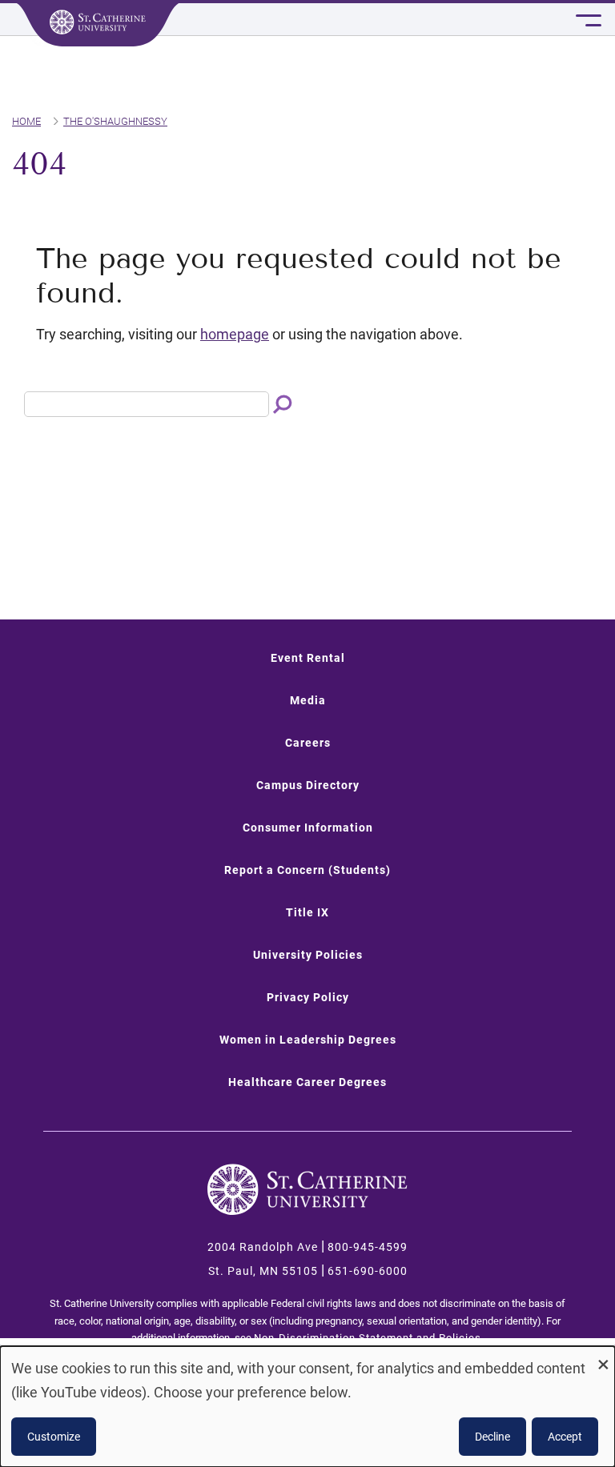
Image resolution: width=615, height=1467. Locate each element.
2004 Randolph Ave (262, 1247)
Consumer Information (308, 827)
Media (308, 700)
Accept (565, 1436)
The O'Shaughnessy (115, 121)
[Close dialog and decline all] (603, 1356)
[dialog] (307, 1406)
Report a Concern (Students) (307, 870)
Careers (308, 742)
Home (26, 121)
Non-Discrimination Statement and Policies (367, 1338)
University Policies (308, 954)
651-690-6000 (368, 1271)
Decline (492, 1436)
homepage (234, 334)
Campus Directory (308, 785)
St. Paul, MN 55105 (263, 1271)
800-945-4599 (368, 1247)
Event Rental (308, 657)
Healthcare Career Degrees (307, 1082)
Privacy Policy (308, 997)
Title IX (307, 912)
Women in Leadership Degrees (307, 1039)
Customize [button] (53, 1436)
